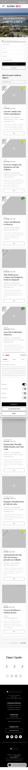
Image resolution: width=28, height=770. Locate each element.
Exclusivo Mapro (7, 60)
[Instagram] (7, 676)
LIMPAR (14, 67)
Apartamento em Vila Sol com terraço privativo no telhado (13, 557)
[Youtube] (16, 676)
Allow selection (14, 408)
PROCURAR (14, 63)
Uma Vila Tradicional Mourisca (13, 333)
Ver (14, 133)
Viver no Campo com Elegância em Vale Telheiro (12, 167)
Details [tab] (14, 359)
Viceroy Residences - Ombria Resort (13, 611)
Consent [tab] (5, 359)
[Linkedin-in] (20, 676)
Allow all (14, 404)
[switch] (24, 389)
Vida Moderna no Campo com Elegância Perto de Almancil (13, 277)
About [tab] (23, 359)
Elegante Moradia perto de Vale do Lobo (14, 502)
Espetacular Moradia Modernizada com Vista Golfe (14, 446)
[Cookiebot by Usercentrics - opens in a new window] (20, 355)
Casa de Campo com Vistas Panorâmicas (12, 112)
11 (20, 643)
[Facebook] (11, 676)
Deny (14, 413)
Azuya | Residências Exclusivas (12, 223)
